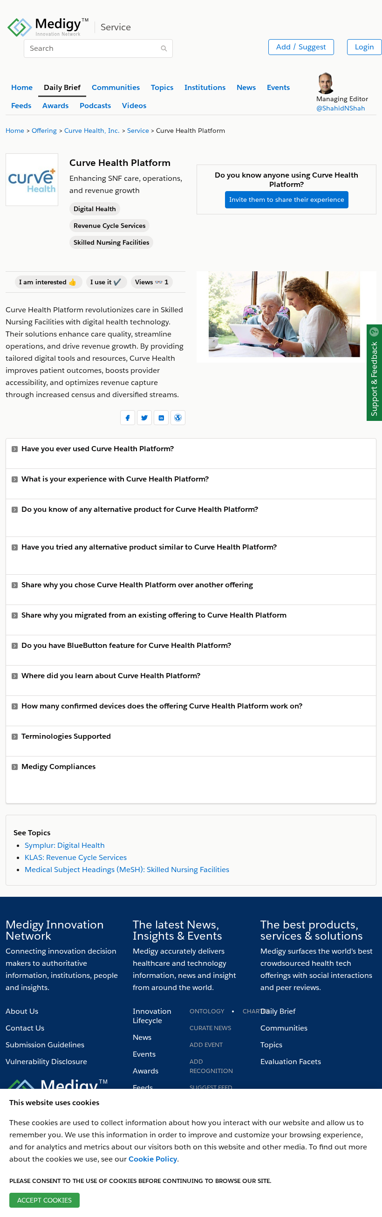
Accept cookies (44, 1200)
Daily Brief (277, 1011)
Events (144, 1054)
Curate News (210, 1028)
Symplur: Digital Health (65, 845)
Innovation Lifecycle (152, 1015)
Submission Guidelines (45, 1045)
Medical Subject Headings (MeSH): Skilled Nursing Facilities (127, 869)
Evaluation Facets (290, 1061)
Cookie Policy (153, 1159)
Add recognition (211, 1066)
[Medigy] (48, 26)
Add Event (206, 1045)
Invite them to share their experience (286, 199)
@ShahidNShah (340, 108)
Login (364, 47)
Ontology (207, 1011)
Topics (271, 1045)
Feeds (143, 1088)
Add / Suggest (301, 47)
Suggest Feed (211, 1088)
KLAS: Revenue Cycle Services (76, 857)
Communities (283, 1028)
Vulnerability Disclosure (46, 1061)
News (142, 1037)
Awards (145, 1071)
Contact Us (25, 1028)
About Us (22, 1011)
